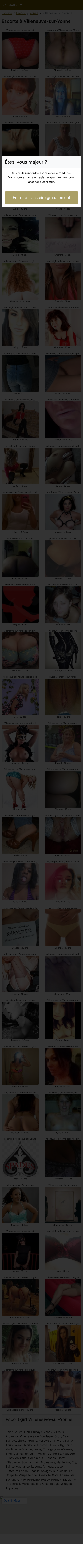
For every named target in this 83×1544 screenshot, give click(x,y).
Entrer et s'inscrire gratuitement (41, 197)
